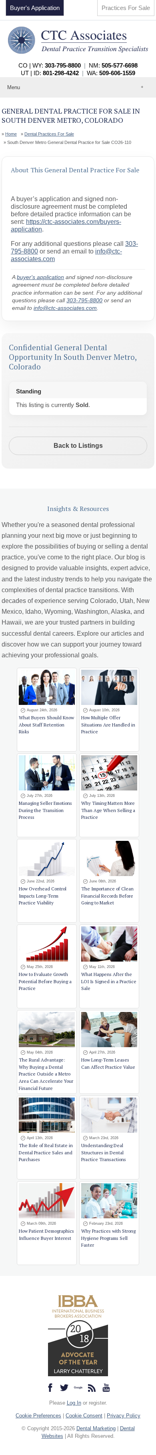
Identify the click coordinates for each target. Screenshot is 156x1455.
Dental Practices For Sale (49, 134)
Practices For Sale (126, 7)
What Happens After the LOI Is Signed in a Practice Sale (108, 981)
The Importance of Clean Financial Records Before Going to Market (107, 896)
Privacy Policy (123, 1416)
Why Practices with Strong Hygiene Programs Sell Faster (108, 1238)
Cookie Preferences (38, 1416)
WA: (111, 73)
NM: (113, 65)
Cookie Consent (84, 1416)
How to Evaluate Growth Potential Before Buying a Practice (45, 981)
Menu (13, 87)
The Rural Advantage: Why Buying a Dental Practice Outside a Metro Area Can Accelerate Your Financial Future (46, 1074)
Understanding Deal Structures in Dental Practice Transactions (103, 1152)
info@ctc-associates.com (65, 308)
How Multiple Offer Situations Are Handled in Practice (108, 725)
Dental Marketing (96, 1428)
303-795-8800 (84, 300)
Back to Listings (78, 445)
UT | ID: (50, 73)
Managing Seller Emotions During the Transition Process (45, 810)
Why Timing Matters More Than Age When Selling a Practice (108, 810)
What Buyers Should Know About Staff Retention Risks (46, 725)
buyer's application (40, 277)
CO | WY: (49, 65)
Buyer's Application (35, 7)
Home (11, 134)
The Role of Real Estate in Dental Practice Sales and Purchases (46, 1152)
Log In (74, 1403)
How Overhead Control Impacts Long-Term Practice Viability (42, 896)
